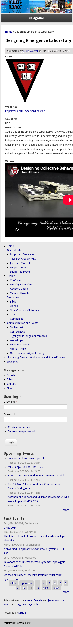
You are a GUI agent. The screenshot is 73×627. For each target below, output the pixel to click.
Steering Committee (21, 284)
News (10, 388)
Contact (11, 383)
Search (11, 375)
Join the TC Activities (21, 263)
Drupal (22, 612)
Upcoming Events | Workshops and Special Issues (36, 357)
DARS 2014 (10, 527)
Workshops (16, 340)
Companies (16, 318)
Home (8, 31)
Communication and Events (22, 322)
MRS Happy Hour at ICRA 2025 (25, 467)
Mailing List (16, 327)
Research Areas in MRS (23, 258)
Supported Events (20, 271)
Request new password (21, 431)
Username (10, 401)
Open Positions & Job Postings (27, 353)
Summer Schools (19, 344)
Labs (12, 314)
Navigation (36, 18)
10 (23, 587)
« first (13, 583)
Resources (13, 297)
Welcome (12, 361)
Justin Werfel (30, 50)
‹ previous (26, 583)
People (11, 275)
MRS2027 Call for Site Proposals (26, 458)
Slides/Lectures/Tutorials (24, 310)
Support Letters (19, 267)
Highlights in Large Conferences (28, 336)
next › (46, 587)
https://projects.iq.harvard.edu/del (25, 111)
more (66, 509)
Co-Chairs (15, 280)
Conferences (17, 331)
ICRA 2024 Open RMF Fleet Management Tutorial (36, 475)
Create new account (19, 427)
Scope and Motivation (22, 254)
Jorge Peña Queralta (27, 604)
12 (37, 587)
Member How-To (20, 293)
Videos (14, 305)
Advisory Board (19, 288)
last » (56, 587)
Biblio (13, 301)
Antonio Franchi (33, 600)
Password (10, 414)
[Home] (36, 11)
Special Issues (18, 348)
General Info (14, 250)
